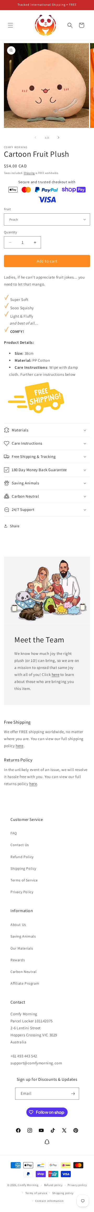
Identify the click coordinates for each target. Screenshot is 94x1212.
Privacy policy (77, 1185)
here (55, 674)
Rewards (17, 960)
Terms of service (36, 1193)
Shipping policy (63, 1193)
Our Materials (21, 948)
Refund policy (53, 1185)
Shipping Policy (23, 868)
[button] (10, 25)
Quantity (10, 232)
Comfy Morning (28, 1185)
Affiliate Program (24, 983)
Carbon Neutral (23, 971)
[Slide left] (35, 137)
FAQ (13, 833)
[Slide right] (58, 137)
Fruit (7, 209)
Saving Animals (23, 936)
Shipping (29, 173)
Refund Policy (22, 856)
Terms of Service (24, 880)
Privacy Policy (21, 892)
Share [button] (15, 526)
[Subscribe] (73, 1094)
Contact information (49, 1201)
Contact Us (19, 844)
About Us (18, 924)
